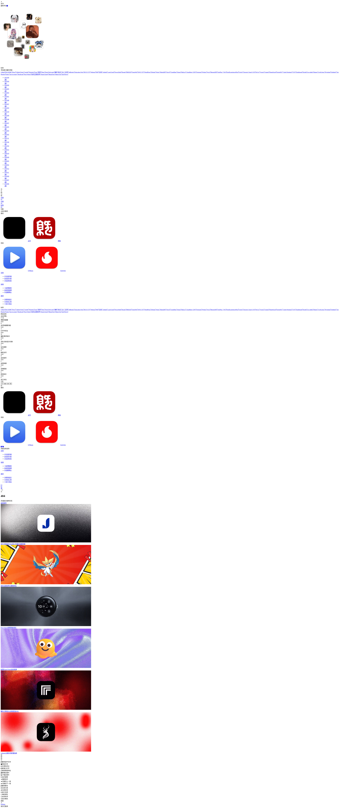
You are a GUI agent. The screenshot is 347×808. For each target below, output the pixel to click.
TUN (294, 72)
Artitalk (105, 72)
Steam (179, 72)
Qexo (208, 72)
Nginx (158, 72)
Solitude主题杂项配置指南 (9, 753)
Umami (266, 72)
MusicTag (58, 74)
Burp (43, 72)
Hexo (14, 72)
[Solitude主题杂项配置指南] (46, 751)
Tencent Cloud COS (249, 72)
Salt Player (65, 74)
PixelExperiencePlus (232, 72)
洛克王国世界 (36, 74)
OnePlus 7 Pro (221, 72)
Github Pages (20, 72)
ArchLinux (321, 72)
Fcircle (241, 72)
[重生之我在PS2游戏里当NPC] (46, 709)
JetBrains (71, 72)
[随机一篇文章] (1, 485)
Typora (262, 72)
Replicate (21, 74)
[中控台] (1, 488)
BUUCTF (87, 72)
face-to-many (14, 74)
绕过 (60, 72)
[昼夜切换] (1, 189)
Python (204, 72)
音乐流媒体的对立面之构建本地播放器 (13, 544)
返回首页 (4, 503)
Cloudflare (173, 72)
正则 (67, 72)
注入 (63, 72)
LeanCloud (111, 72)
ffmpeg (315, 72)
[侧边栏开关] (2, 384)
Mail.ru (183, 72)
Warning (31, 72)
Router (124, 72)
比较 (101, 72)
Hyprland (328, 72)
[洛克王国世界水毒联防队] (46, 584)
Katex (8, 74)
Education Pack (79, 72)
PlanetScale (273, 72)
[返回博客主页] (2, 446)
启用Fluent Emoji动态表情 (9, 669)
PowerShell (118, 72)
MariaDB (163, 72)
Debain (153, 72)
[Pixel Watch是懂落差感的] (46, 625)
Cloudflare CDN (191, 72)
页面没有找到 (5, 448)
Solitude (333, 72)
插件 (40, 72)
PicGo (257, 72)
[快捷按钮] (2, 382)
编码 (56, 72)
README (8, 72)
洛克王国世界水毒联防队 (9, 586)
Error (36, 72)
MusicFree (52, 74)
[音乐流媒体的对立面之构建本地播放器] (46, 542)
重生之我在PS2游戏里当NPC (10, 711)
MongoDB (213, 72)
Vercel (168, 72)
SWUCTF (141, 72)
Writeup (93, 72)
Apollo (26, 72)
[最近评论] (7, 6)
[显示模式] (8, 384)
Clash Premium (287, 72)
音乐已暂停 (4, 806)
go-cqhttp (310, 72)
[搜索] (1, 486)
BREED (129, 72)
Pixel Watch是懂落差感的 (8, 627)
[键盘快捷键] (5, 384)
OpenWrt (135, 72)
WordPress (147, 72)
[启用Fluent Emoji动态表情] (46, 667)
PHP (97, 72)
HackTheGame (49, 72)
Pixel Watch (27, 74)
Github (3, 72)
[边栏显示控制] (1, 190)
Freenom (199, 72)
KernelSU (280, 72)
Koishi (305, 72)
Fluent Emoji (45, 74)
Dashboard (299, 72)
